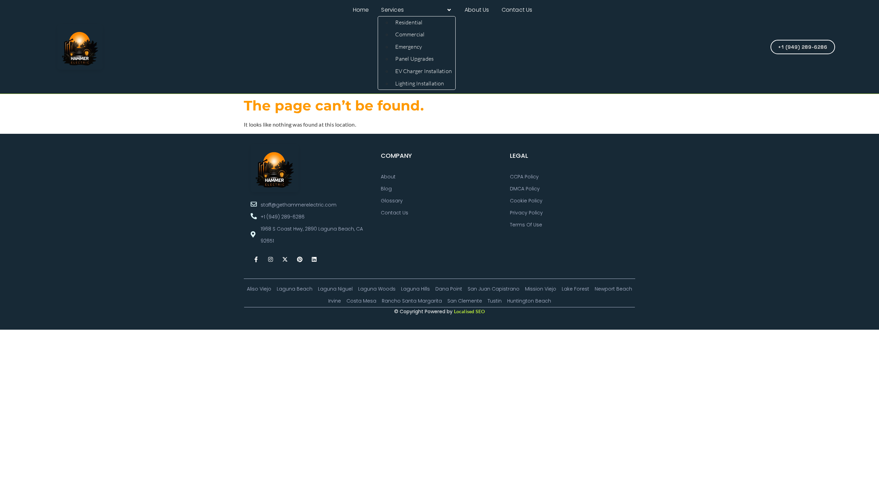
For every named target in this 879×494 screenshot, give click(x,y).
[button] (417, 10)
